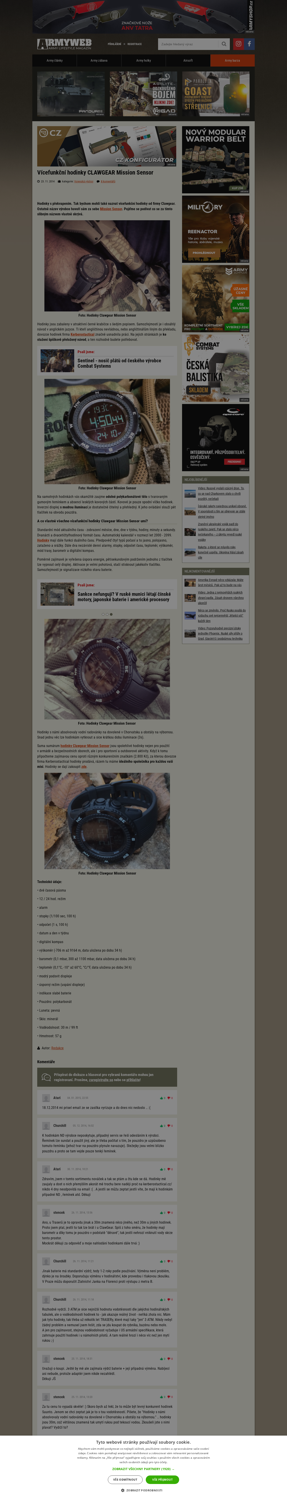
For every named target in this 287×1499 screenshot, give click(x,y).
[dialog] (143, 1467)
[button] (143, 1469)
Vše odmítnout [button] (125, 1480)
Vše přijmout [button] (162, 1480)
